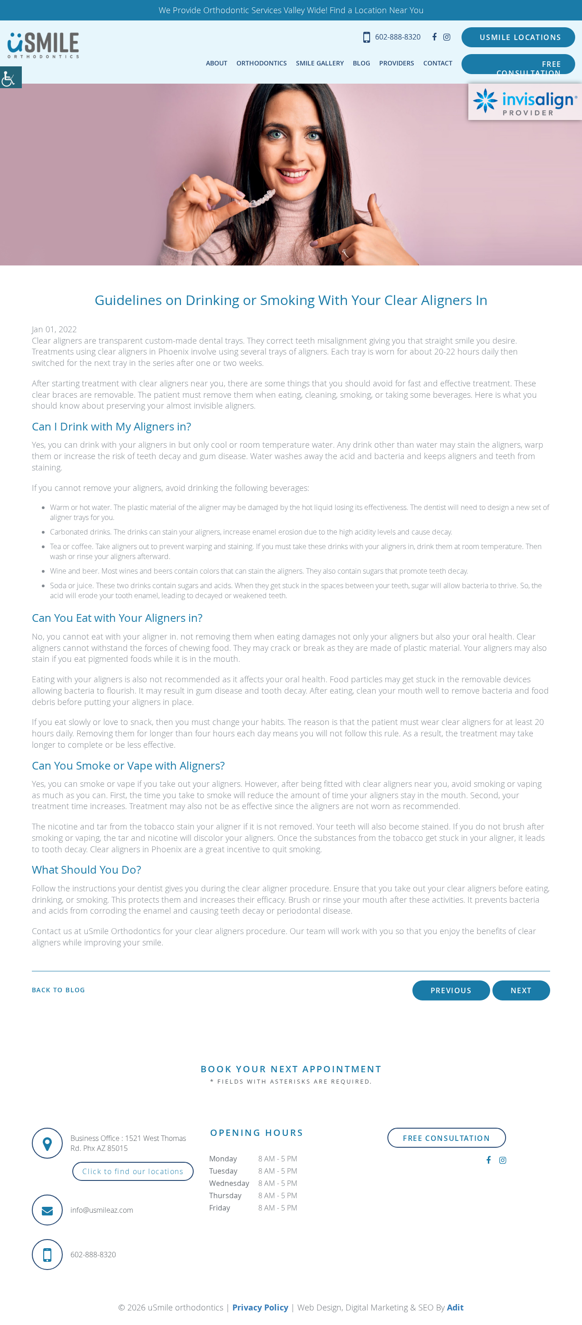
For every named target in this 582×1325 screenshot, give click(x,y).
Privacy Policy (260, 1307)
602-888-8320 (398, 37)
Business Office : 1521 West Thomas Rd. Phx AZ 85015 (128, 1143)
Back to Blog (58, 990)
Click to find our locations (132, 1171)
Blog (361, 63)
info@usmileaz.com (101, 1210)
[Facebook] (434, 37)
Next (521, 990)
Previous (451, 990)
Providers (396, 63)
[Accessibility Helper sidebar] (11, 77)
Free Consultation (529, 66)
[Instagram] (446, 37)
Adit (455, 1307)
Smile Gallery (320, 63)
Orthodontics (261, 63)
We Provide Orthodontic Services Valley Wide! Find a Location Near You (291, 10)
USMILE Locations (521, 37)
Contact (437, 63)
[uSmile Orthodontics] (43, 45)
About (216, 63)
